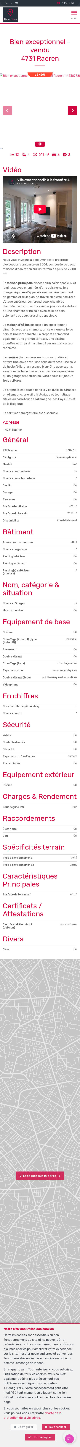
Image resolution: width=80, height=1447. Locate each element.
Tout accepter (42, 1437)
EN (65, 3)
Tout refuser (57, 1427)
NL (72, 3)
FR (58, 3)
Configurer (25, 1427)
